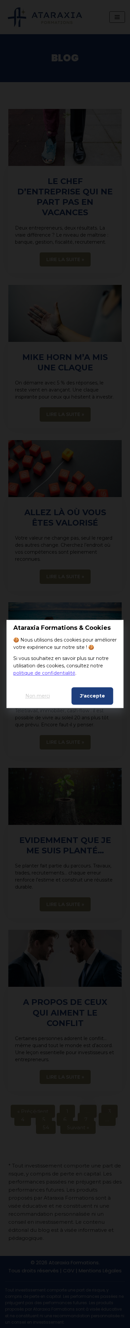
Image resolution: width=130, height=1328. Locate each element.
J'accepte (92, 696)
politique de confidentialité (44, 673)
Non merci (37, 696)
